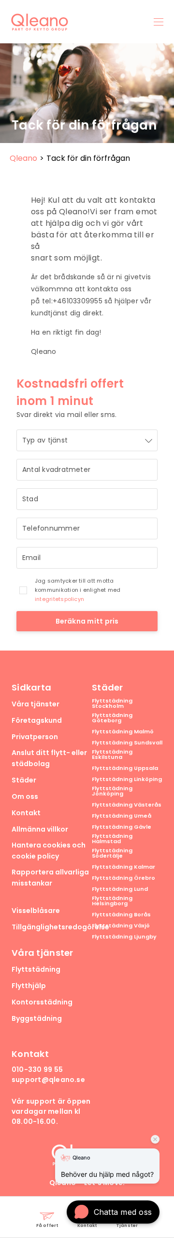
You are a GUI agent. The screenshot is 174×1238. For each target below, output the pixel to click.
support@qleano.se (48, 1079)
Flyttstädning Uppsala (125, 768)
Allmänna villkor (40, 829)
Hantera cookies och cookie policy (49, 850)
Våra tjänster (35, 704)
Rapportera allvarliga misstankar (50, 877)
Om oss (25, 796)
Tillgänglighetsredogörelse (60, 927)
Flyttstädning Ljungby (124, 936)
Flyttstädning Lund (120, 889)
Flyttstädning (36, 969)
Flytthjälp (29, 985)
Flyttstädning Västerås (126, 805)
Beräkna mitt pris (87, 621)
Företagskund (37, 720)
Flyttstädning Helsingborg (112, 901)
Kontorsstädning (42, 1002)
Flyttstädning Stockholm (112, 703)
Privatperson (35, 737)
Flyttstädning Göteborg (112, 718)
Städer (24, 780)
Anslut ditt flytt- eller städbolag (49, 758)
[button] (113, 1212)
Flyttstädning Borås (121, 914)
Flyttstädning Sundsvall (127, 742)
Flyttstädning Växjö (121, 925)
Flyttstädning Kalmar (123, 867)
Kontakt (26, 813)
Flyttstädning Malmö (123, 731)
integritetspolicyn (59, 599)
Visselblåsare (36, 910)
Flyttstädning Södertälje (112, 853)
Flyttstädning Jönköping (112, 791)
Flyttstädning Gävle (121, 827)
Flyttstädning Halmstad (112, 839)
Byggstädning (37, 1018)
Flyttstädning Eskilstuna (112, 754)
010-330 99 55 (37, 1069)
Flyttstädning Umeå (121, 816)
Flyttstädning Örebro (123, 878)
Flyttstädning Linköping (127, 779)
